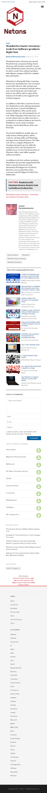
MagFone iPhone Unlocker (16, 457)
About (12, 601)
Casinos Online (23, 585)
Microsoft (13, 720)
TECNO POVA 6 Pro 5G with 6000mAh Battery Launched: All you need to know (21, 542)
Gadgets (13, 697)
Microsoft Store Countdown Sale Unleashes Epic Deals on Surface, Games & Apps (30, 288)
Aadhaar (13, 634)
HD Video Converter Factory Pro (17, 471)
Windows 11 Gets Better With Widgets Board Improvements (23, 548)
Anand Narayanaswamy (16, 57)
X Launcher (10, 493)
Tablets (12, 753)
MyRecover (10, 464)
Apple (12, 649)
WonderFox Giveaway (14, 262)
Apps (12, 653)
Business (13, 671)
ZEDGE (8, 478)
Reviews (13, 742)
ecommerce (14, 690)
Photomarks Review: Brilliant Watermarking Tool (22, 530)
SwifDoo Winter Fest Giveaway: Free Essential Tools (29, 300)
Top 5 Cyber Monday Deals (30, 345)
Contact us (14, 605)
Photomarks (11, 450)
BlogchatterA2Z (15, 668)
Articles (13, 657)
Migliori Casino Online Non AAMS (23, 582)
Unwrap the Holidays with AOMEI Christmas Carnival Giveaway (30, 324)
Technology (14, 757)
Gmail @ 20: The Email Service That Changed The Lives (23, 536)
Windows (13, 775)
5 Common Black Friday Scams (29, 356)
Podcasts (13, 735)
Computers (14, 679)
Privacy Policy (15, 612)
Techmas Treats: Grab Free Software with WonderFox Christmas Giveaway (30, 312)
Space (12, 749)
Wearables (14, 772)
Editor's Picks (14, 694)
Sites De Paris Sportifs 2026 (23, 580)
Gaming (13, 701)
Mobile (12, 723)
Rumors (13, 746)
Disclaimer (13, 608)
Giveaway (13, 709)
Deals (8, 43)
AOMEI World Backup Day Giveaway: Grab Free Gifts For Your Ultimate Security (30, 276)
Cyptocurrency (15, 683)
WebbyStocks (11, 500)
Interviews (13, 716)
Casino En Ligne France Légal (23, 578)
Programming (15, 738)
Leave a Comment (14, 394)
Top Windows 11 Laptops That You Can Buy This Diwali (30, 378)
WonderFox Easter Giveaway (17, 258)
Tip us (12, 623)
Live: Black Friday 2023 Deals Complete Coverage (31, 367)
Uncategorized (15, 764)
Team (12, 616)
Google (12, 712)
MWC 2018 (14, 727)
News (12, 731)
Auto (12, 660)
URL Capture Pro (12, 514)
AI (11, 645)
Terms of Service (16, 619)
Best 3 (12, 664)
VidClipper (10, 507)
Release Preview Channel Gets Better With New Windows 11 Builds (22, 554)
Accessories (14, 642)
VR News (13, 768)
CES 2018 (13, 675)
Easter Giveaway (13, 255)
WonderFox (25, 255)
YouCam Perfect (12, 486)
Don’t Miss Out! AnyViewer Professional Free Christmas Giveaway (30, 335)
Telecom (13, 761)
